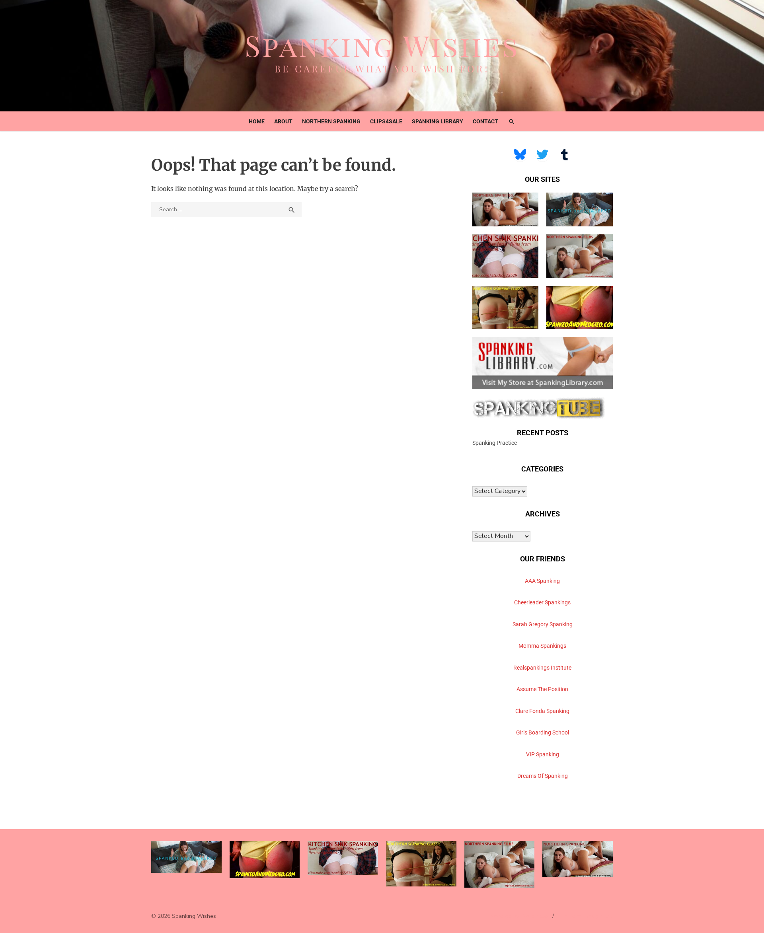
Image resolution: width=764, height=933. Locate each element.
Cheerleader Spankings (542, 602)
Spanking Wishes (382, 45)
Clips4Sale (386, 121)
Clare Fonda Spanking (542, 711)
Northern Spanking (331, 121)
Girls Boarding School (542, 732)
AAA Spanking (542, 581)
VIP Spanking (542, 754)
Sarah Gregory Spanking (543, 624)
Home (257, 121)
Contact (485, 121)
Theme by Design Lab (585, 916)
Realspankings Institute (542, 667)
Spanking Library (437, 121)
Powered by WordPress (519, 916)
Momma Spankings (542, 646)
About (283, 121)
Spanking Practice (494, 443)
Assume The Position (542, 689)
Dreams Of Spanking (542, 776)
